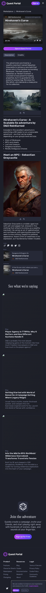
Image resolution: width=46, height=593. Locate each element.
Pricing (5, 574)
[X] (15, 245)
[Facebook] (12, 245)
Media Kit (19, 574)
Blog (17, 565)
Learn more (33, 586)
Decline (24, 590)
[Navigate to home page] (11, 3)
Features (6, 565)
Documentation (21, 571)
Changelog (7, 577)
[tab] (9, 55)
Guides (18, 568)
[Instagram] (19, 245)
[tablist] (23, 54)
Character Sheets (9, 568)
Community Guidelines (34, 575)
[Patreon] (8, 245)
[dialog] (28, 586)
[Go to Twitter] (7, 588)
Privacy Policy (34, 568)
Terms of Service (35, 565)
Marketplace (7, 571)
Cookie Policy (34, 571)
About (18, 577)
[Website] (4, 245)
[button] (43, 3)
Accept (16, 590)
